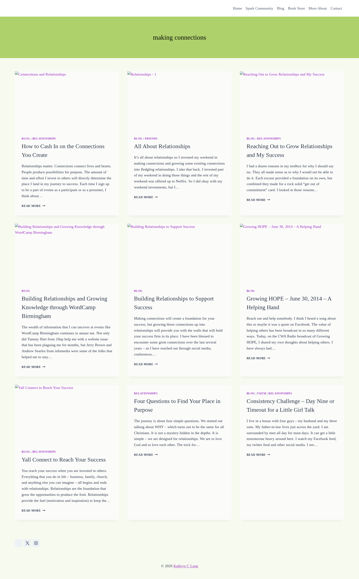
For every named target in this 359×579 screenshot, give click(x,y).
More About (318, 8)
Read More (33, 206)
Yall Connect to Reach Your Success (64, 459)
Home (237, 8)
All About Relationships (162, 146)
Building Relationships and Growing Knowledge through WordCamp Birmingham (64, 307)
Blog (280, 8)
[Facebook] (18, 543)
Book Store (296, 8)
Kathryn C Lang (185, 566)
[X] (27, 543)
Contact (336, 8)
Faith (261, 393)
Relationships (44, 138)
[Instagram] (36, 543)
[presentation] (67, 100)
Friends (151, 138)
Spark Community (259, 8)
